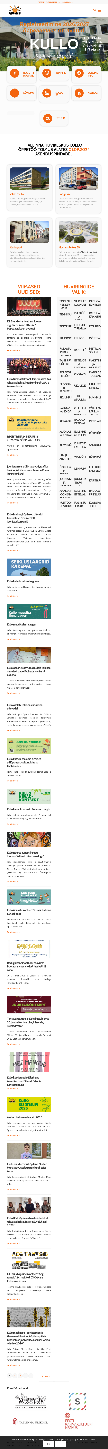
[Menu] (99, 10)
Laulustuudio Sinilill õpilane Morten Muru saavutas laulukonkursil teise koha (27, 1167)
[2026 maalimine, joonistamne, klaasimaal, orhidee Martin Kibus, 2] (29, 1317)
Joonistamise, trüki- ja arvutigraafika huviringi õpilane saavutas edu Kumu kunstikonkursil (28, 470)
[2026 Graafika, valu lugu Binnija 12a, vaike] (29, 839)
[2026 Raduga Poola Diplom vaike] (29, 949)
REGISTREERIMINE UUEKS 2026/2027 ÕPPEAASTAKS (23, 438)
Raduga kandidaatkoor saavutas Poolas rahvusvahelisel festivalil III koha (26, 966)
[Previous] (95, 1388)
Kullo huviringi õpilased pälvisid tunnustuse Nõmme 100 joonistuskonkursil (24, 518)
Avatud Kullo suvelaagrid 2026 (24, 1117)
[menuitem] (45, 2)
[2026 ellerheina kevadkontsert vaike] (29, 1062)
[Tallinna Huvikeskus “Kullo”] (15, 10)
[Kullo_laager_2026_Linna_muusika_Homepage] (29, 611)
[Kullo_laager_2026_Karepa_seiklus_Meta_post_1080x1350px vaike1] (29, 567)
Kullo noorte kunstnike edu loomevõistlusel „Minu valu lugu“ (25, 854)
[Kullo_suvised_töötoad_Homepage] (29, 746)
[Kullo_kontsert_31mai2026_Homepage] (29, 897)
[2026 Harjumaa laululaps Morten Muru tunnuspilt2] (29, 1151)
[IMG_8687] (29, 366)
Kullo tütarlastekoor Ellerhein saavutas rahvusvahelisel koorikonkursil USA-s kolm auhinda (29, 382)
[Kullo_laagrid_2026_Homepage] (29, 1104)
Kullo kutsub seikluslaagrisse (23, 581)
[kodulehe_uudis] (29, 306)
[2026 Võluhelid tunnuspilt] (29, 1205)
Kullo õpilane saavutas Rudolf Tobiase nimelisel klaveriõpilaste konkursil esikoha (28, 671)
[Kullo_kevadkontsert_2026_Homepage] (29, 796)
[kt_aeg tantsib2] (29, 1260)
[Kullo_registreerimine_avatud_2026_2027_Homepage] (29, 423)
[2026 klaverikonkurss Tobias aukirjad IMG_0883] (29, 655)
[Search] (93, 10)
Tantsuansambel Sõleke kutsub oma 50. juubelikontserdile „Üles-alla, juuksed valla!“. (28, 1022)
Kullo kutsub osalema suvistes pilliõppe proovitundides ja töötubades (24, 762)
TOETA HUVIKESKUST (46, 2)
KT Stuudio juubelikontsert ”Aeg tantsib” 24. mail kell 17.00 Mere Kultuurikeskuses (25, 1277)
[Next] (99, 1388)
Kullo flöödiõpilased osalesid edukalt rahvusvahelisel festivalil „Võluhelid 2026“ (28, 1221)
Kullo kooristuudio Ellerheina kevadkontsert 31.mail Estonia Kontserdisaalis (24, 1081)
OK (48, 1444)
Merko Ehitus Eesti (89, 252)
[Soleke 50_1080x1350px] (29, 1004)
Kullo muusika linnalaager (21, 624)
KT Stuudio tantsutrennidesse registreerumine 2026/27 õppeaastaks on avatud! (24, 325)
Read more (12, 350)
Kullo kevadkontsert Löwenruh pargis (28, 809)
